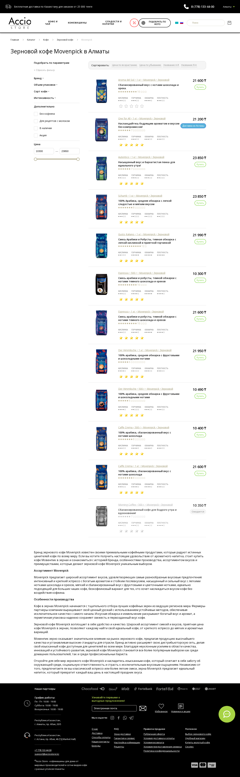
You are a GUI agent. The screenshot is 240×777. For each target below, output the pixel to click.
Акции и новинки (134, 23)
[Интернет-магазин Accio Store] (20, 23)
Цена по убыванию (150, 65)
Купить (200, 87)
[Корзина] (229, 23)
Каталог (31, 39)
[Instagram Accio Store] (112, 718)
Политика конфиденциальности (162, 750)
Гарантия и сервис (124, 738)
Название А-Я (171, 65)
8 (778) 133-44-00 (202, 7)
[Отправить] (142, 708)
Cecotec (189, 746)
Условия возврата (154, 742)
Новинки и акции (180, 711)
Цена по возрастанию (124, 65)
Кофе (46, 39)
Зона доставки (122, 734)
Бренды (96, 745)
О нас (95, 728)
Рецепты (119, 746)
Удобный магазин (195, 738)
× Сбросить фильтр (44, 70)
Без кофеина (47, 113)
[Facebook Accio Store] (118, 718)
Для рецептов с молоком (55, 121)
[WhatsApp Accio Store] (125, 718)
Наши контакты (100, 741)
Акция (43, 135)
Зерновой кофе (65, 39)
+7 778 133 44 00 (43, 750)
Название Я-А (189, 65)
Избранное (161, 711)
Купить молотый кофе (197, 742)
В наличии (46, 128)
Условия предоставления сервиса (163, 746)
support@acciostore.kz (47, 754)
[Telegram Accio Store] (131, 718)
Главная (15, 39)
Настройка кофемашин (127, 742)
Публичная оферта (154, 734)
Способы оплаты (101, 737)
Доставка (97, 733)
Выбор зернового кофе (198, 734)
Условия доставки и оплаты (159, 738)
